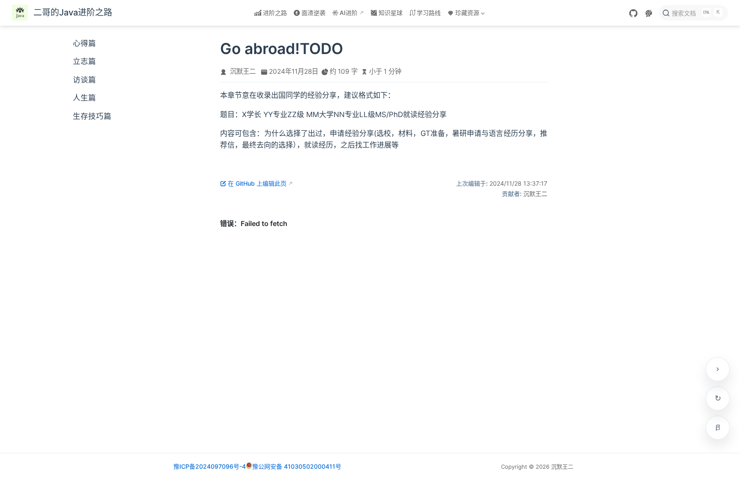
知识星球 (391, 12)
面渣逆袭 (313, 12)
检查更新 (718, 398)
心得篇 (84, 43)
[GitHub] (633, 13)
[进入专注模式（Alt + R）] (718, 428)
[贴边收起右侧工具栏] (718, 369)
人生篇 (84, 97)
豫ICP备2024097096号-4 (209, 466)
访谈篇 (84, 79)
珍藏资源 (462, 14)
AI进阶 (349, 12)
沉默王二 (243, 71)
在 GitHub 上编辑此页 (257, 183)
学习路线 (429, 12)
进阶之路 (275, 12)
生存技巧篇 (92, 116)
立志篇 (84, 61)
